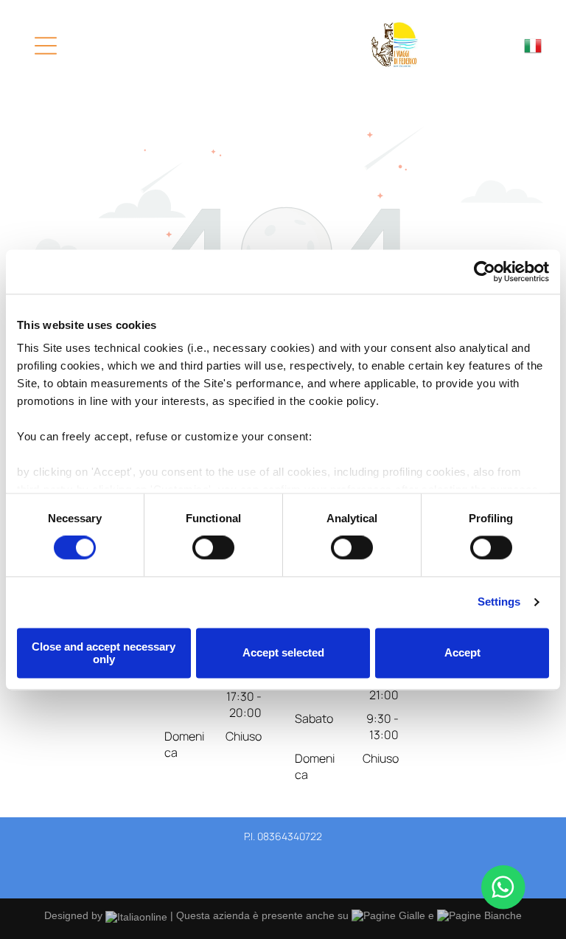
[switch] (213, 548)
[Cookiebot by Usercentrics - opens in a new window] (484, 271)
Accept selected (283, 653)
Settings (499, 602)
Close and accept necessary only (103, 652)
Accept (462, 653)
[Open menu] (46, 46)
